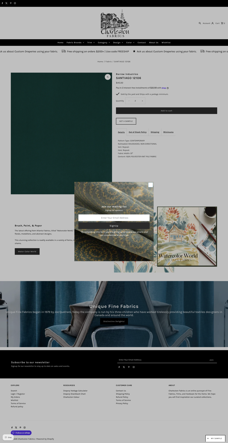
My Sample (216, 438)
